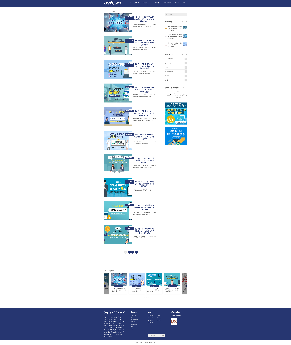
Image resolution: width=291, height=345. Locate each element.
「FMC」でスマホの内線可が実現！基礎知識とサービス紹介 (176, 290)
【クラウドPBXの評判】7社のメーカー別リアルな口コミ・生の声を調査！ (175, 45)
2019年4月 (150, 322)
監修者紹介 (178, 315)
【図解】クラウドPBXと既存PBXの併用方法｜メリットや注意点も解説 (158, 290)
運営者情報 (173, 315)
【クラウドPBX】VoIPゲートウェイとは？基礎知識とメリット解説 (141, 290)
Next (154, 297)
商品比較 (157, 3)
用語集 (177, 3)
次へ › (140, 252)
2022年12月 (151, 315)
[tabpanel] (105, 283)
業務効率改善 (167, 3)
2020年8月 (159, 315)
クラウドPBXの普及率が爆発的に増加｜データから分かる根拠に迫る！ (175, 36)
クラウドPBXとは (134, 3)
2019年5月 (159, 320)
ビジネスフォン (147, 3)
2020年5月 (150, 320)
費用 (184, 3)
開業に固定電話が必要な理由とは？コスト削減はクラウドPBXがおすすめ (175, 28)
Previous (136, 297)
